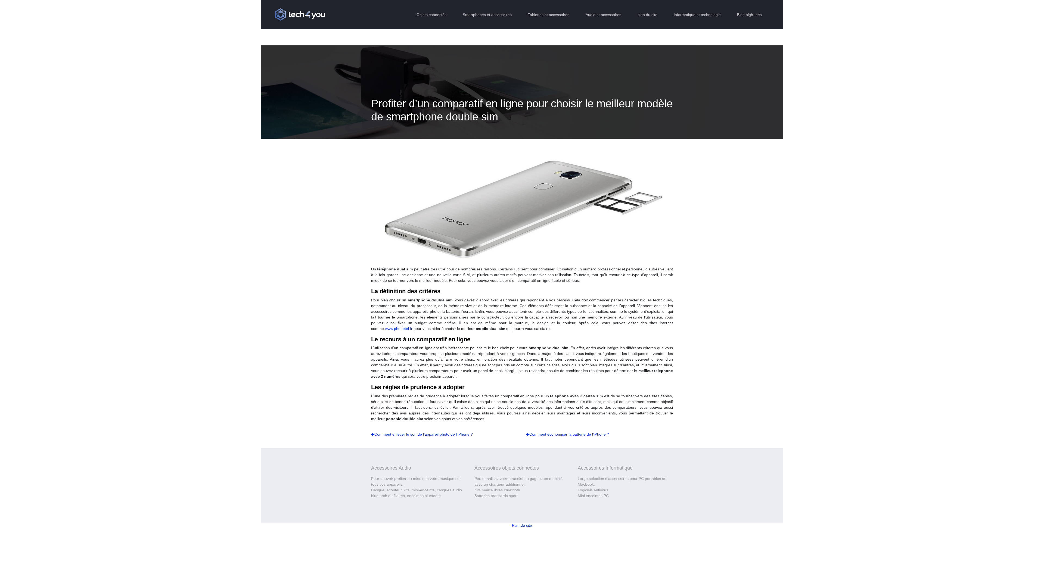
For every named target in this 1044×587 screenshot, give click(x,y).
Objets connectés (431, 15)
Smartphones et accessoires (487, 15)
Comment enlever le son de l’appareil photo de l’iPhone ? (423, 434)
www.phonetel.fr (398, 328)
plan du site (647, 15)
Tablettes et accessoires (548, 15)
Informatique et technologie (697, 15)
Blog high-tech (749, 15)
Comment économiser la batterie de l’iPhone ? (569, 434)
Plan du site (522, 525)
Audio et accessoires (603, 15)
